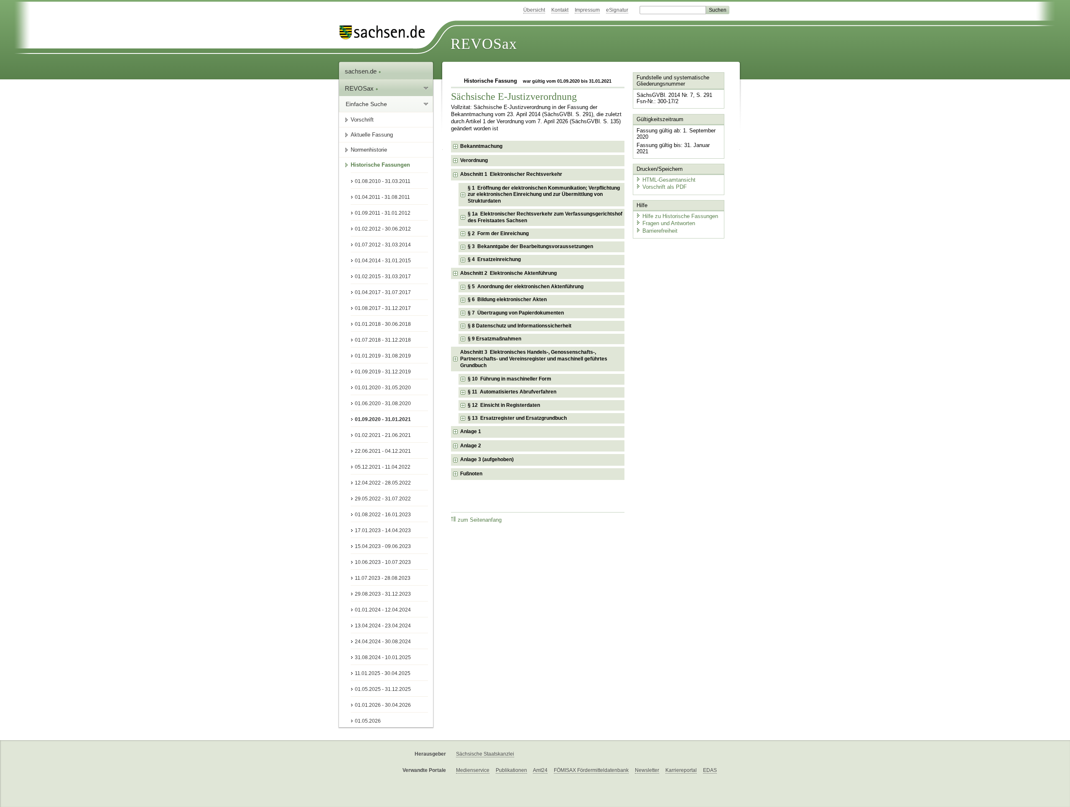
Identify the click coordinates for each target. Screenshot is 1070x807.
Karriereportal (681, 770)
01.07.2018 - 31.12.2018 (383, 340)
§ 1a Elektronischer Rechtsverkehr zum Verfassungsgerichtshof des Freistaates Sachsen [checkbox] (545, 217)
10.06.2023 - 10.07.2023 (383, 562)
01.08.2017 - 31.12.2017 (383, 308)
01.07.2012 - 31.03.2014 (383, 245)
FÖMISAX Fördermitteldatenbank (591, 770)
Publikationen (511, 770)
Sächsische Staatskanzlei (485, 754)
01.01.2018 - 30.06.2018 (383, 324)
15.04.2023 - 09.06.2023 (383, 546)
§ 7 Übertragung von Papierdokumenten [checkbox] (516, 313)
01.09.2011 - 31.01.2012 (382, 213)
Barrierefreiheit (660, 231)
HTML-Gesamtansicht (669, 180)
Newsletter (647, 770)
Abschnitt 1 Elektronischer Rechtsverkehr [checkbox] (511, 174)
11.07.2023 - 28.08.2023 (382, 578)
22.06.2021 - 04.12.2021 (383, 451)
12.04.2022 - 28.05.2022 (383, 483)
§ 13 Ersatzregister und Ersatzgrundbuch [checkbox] (517, 418)
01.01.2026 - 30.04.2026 (383, 705)
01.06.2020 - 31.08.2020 (383, 403)
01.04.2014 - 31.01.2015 (383, 261)
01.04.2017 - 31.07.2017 (383, 292)
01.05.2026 (368, 721)
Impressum (587, 10)
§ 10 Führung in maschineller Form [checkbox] (509, 379)
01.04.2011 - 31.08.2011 (382, 197)
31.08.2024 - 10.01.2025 (383, 657)
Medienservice (472, 770)
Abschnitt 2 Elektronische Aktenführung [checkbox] (508, 273)
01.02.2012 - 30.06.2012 (383, 229)
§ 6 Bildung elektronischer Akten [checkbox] (507, 299)
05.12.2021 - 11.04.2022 (382, 467)
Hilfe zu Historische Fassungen (680, 216)
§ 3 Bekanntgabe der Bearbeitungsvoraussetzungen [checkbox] (530, 246)
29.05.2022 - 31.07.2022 (383, 499)
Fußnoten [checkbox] (471, 474)
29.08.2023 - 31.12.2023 (383, 594)
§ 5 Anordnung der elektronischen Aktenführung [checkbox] (525, 286)
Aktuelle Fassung (372, 135)
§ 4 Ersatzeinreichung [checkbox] (494, 259)
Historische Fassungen (380, 165)
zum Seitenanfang (480, 520)
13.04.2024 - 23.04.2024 (383, 626)
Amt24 (540, 770)
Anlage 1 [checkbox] (470, 431)
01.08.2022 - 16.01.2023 (383, 515)
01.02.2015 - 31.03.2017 (383, 276)
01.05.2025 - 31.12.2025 (383, 689)
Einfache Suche (366, 104)
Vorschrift (362, 120)
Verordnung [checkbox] (474, 160)
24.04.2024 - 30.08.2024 (383, 642)
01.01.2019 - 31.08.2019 (383, 356)
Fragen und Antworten (668, 223)
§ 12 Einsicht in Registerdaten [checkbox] (504, 405)
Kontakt (559, 10)
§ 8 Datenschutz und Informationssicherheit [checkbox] (519, 326)
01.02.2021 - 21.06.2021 (383, 435)
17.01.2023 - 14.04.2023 (383, 530)
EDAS (710, 770)
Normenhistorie (369, 150)
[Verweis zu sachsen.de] (385, 32)
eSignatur (617, 10)
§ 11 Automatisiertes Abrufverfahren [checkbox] (512, 392)
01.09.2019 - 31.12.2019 (383, 372)
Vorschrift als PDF (664, 187)
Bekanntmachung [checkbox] (481, 146)
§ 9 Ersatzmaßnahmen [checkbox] (494, 339)
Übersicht (534, 10)
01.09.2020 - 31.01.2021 (383, 419)
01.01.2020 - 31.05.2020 (383, 388)
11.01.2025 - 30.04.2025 (382, 673)
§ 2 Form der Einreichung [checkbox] (498, 233)
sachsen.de (361, 71)
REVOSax (484, 44)
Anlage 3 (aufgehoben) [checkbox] (487, 459)
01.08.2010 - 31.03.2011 (382, 181)
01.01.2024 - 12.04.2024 (383, 610)
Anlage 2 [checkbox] (470, 446)
